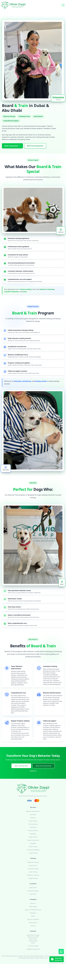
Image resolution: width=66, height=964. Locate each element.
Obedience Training (33, 875)
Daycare (33, 818)
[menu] (63, 5)
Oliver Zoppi (33, 906)
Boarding (33, 814)
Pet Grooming (33, 824)
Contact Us (33, 771)
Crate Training (33, 853)
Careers (33, 926)
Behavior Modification (33, 811)
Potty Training (33, 846)
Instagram (33, 913)
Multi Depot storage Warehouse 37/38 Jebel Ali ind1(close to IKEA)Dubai (33, 939)
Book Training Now (11, 146)
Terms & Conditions (33, 919)
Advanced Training (33, 862)
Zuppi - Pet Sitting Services (33, 910)
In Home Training (33, 869)
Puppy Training (33, 878)
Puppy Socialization (33, 840)
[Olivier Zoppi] (13, 5)
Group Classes (33, 821)
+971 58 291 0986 (33, 946)
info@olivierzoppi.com (33, 949)
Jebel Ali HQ (33, 887)
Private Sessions (33, 830)
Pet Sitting (33, 827)
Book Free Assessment (35, 146)
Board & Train (33, 865)
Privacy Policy (33, 922)
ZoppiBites (33, 843)
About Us (33, 903)
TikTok (33, 916)
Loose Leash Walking (33, 850)
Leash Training (33, 872)
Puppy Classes (33, 837)
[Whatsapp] (61, 951)
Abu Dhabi (33, 894)
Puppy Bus (33, 834)
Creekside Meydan (33, 891)
